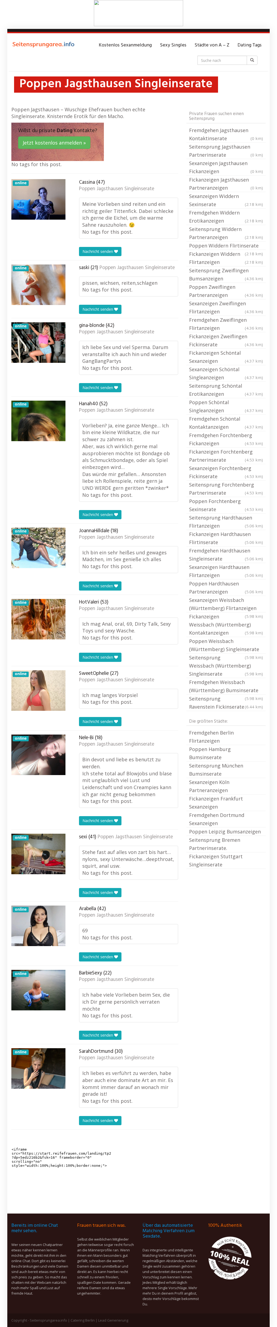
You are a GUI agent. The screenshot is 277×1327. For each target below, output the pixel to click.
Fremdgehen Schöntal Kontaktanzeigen (226, 422)
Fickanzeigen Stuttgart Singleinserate (216, 860)
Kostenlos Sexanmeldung (125, 45)
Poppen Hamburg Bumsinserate (210, 753)
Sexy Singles (173, 45)
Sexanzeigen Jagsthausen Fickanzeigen (226, 167)
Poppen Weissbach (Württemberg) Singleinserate (226, 646)
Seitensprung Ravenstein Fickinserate (226, 702)
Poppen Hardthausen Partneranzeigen (226, 587)
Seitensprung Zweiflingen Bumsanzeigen (226, 274)
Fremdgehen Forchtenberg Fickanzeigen (226, 439)
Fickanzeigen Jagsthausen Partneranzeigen (226, 183)
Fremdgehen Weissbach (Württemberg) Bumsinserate (226, 687)
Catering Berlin (83, 1320)
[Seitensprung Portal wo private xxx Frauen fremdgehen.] (43, 45)
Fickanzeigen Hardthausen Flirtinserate (226, 538)
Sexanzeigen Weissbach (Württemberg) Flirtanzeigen (226, 604)
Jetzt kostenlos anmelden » (54, 142)
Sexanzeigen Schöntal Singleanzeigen (226, 373)
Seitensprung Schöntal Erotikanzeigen (226, 390)
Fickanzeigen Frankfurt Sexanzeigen (216, 802)
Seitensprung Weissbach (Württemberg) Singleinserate (226, 665)
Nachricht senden (98, 251)
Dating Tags (250, 45)
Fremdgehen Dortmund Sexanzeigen (216, 819)
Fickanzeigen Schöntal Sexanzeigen (226, 357)
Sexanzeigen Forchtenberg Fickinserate (226, 472)
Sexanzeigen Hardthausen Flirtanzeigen (226, 571)
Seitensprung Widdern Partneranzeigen (226, 233)
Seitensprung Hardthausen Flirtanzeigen (226, 521)
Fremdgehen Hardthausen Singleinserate (226, 554)
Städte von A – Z (211, 45)
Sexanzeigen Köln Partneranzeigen (209, 786)
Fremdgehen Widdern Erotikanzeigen (226, 216)
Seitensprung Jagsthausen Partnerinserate (226, 150)
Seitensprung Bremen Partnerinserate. (214, 844)
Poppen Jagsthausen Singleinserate (116, 189)
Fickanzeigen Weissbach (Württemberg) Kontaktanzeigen (226, 624)
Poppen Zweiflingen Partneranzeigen (226, 291)
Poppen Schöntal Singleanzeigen (226, 406)
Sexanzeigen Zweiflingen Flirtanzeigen (226, 307)
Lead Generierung (113, 1320)
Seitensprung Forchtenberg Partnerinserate (226, 488)
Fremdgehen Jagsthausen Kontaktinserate (226, 134)
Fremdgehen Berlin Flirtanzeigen (211, 736)
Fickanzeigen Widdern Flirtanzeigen (226, 258)
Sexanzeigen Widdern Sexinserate (226, 200)
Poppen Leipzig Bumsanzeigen (225, 831)
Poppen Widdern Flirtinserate (226, 246)
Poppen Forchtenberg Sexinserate (226, 505)
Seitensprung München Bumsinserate (216, 769)
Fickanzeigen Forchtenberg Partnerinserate (226, 455)
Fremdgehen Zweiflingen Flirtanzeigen (226, 324)
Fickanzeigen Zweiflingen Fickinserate (226, 340)
